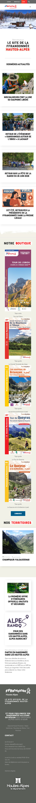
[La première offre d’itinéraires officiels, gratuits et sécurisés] (18, 588)
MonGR (9, 1)
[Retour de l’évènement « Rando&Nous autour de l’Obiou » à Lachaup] (18, 122)
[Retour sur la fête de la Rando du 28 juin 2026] (18, 161)
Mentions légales (10, 771)
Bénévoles (17, 1)
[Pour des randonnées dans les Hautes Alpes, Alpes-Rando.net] (18, 621)
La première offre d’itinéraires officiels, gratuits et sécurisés (18, 600)
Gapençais (7, 559)
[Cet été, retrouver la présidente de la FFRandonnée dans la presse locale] (18, 198)
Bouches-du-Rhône (20, 728)
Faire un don (24, 2)
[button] (29, 2)
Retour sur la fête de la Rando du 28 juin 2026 (18, 174)
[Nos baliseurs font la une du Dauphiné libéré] (18, 83)
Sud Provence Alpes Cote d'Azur (19, 718)
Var (28, 728)
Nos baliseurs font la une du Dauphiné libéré (18, 98)
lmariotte (17, 557)
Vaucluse (18, 730)
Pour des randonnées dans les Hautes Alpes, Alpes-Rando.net (18, 635)
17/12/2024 (7, 557)
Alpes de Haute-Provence (15, 726)
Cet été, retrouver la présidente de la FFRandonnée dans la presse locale (18, 214)
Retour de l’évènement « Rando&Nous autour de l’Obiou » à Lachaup (18, 137)
